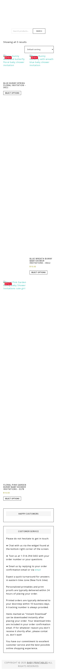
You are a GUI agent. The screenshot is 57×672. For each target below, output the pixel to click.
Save (9, 58)
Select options (12, 93)
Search (39, 31)
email (38, 569)
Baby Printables (28, 9)
